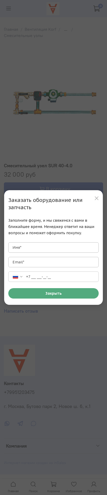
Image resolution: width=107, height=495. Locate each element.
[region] (53, 247)
